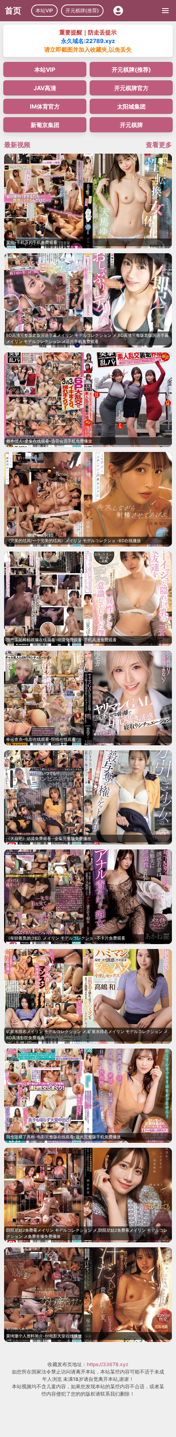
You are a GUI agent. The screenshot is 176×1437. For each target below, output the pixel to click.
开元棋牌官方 (131, 87)
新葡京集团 (45, 124)
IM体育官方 (45, 106)
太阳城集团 (131, 106)
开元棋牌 (131, 124)
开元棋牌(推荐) (82, 10)
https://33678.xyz (108, 1364)
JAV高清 (45, 87)
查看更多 (159, 145)
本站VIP (44, 10)
